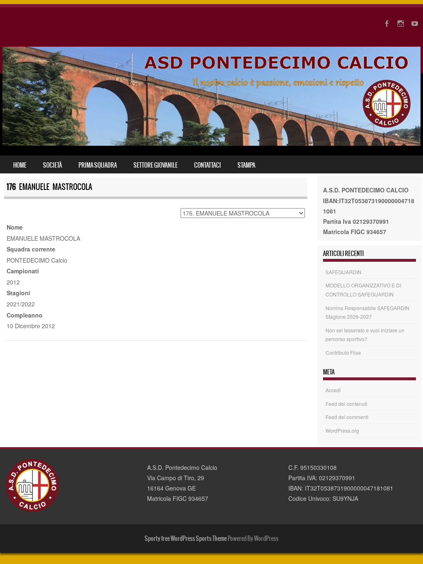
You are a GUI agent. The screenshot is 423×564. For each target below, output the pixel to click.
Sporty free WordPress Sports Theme (186, 538)
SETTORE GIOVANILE (155, 165)
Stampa (246, 165)
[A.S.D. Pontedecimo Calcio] (211, 143)
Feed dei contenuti (346, 403)
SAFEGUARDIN (343, 271)
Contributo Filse (343, 352)
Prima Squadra (97, 165)
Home (19, 165)
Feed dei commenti (347, 416)
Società (52, 165)
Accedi (333, 389)
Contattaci (207, 165)
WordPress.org (342, 430)
